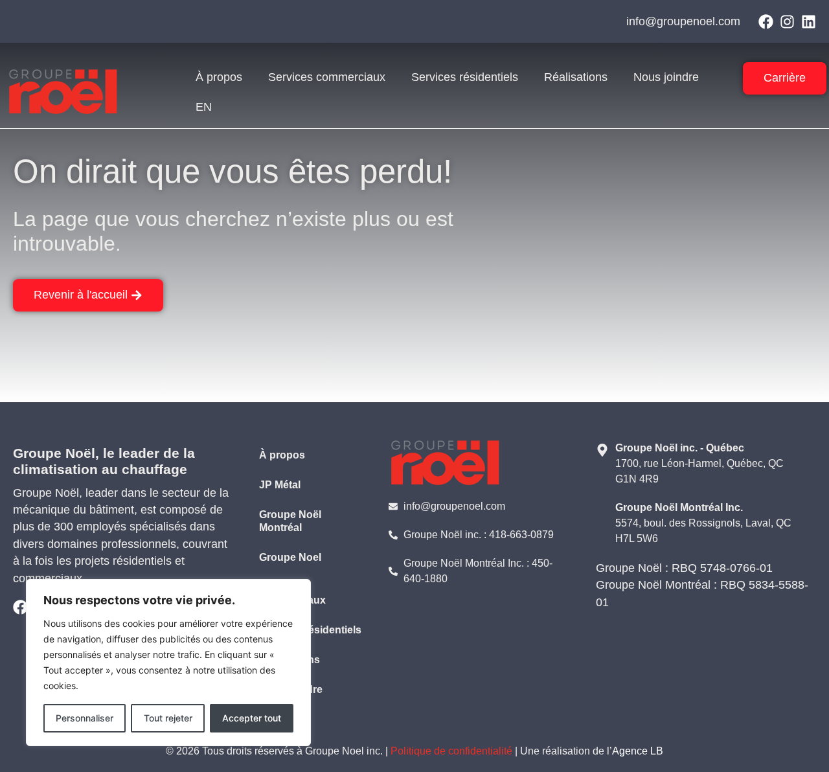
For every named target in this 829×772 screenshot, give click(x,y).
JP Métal (280, 484)
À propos (219, 77)
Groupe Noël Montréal (290, 521)
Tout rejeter (168, 717)
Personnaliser (84, 717)
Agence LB (637, 750)
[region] (168, 662)
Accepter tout (251, 717)
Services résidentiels (464, 77)
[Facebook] (765, 21)
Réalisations (576, 77)
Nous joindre (666, 77)
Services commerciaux (326, 77)
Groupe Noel (290, 557)
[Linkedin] (808, 21)
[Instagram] (787, 21)
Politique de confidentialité (451, 750)
